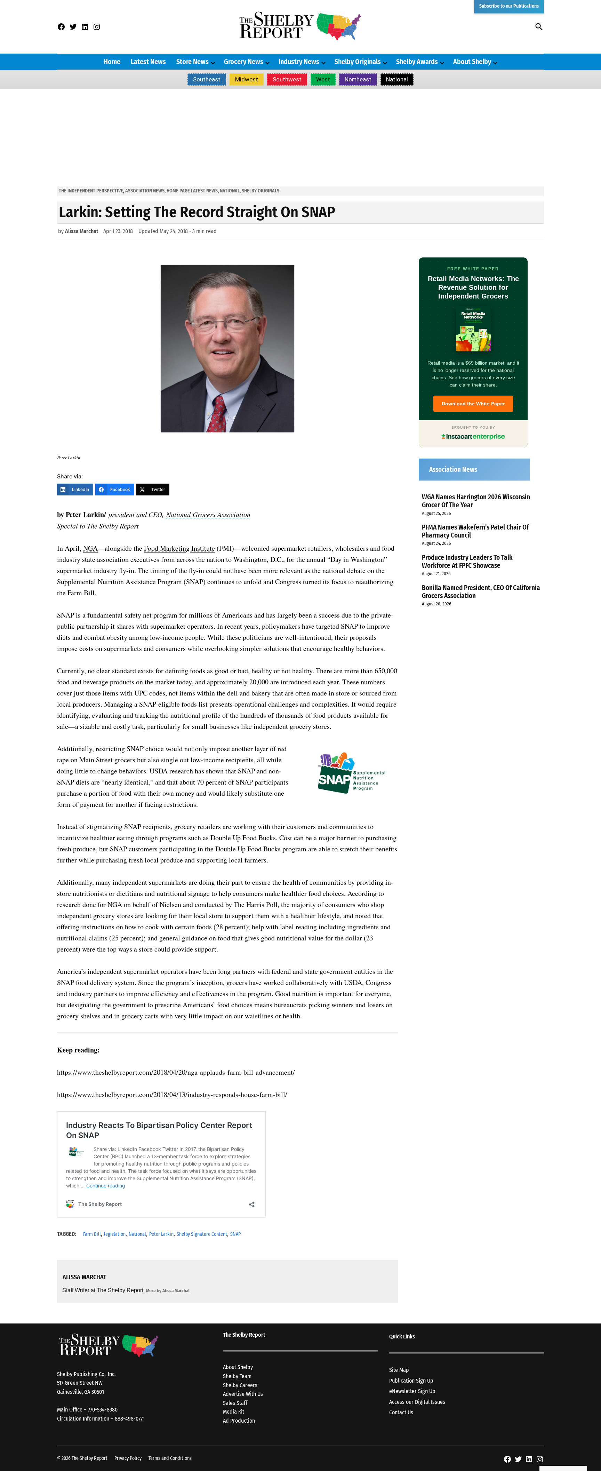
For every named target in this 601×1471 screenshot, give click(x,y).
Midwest (246, 79)
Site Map (399, 1370)
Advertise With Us (243, 1394)
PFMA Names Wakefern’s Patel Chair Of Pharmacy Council (475, 531)
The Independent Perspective (91, 191)
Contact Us (401, 1412)
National (397, 79)
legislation (115, 1234)
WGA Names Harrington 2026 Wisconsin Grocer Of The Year (476, 501)
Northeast (358, 79)
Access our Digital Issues (417, 1402)
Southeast (207, 79)
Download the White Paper (473, 403)
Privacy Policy (128, 1458)
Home (112, 61)
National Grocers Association (208, 514)
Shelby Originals (358, 61)
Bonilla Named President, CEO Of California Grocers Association (481, 592)
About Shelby (472, 61)
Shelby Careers (240, 1385)
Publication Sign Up (411, 1380)
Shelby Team (237, 1376)
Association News (145, 191)
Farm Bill (92, 1234)
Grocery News (243, 61)
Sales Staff (235, 1403)
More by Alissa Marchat (168, 1290)
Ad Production (239, 1420)
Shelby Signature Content (202, 1234)
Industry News (299, 61)
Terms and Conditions (170, 1458)
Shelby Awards (417, 61)
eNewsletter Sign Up (412, 1391)
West (323, 79)
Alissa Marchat (81, 231)
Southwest (287, 79)
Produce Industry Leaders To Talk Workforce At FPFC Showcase (467, 562)
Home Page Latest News (192, 191)
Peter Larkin (161, 1234)
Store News (192, 61)
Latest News (148, 61)
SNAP (235, 1234)
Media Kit (233, 1411)
